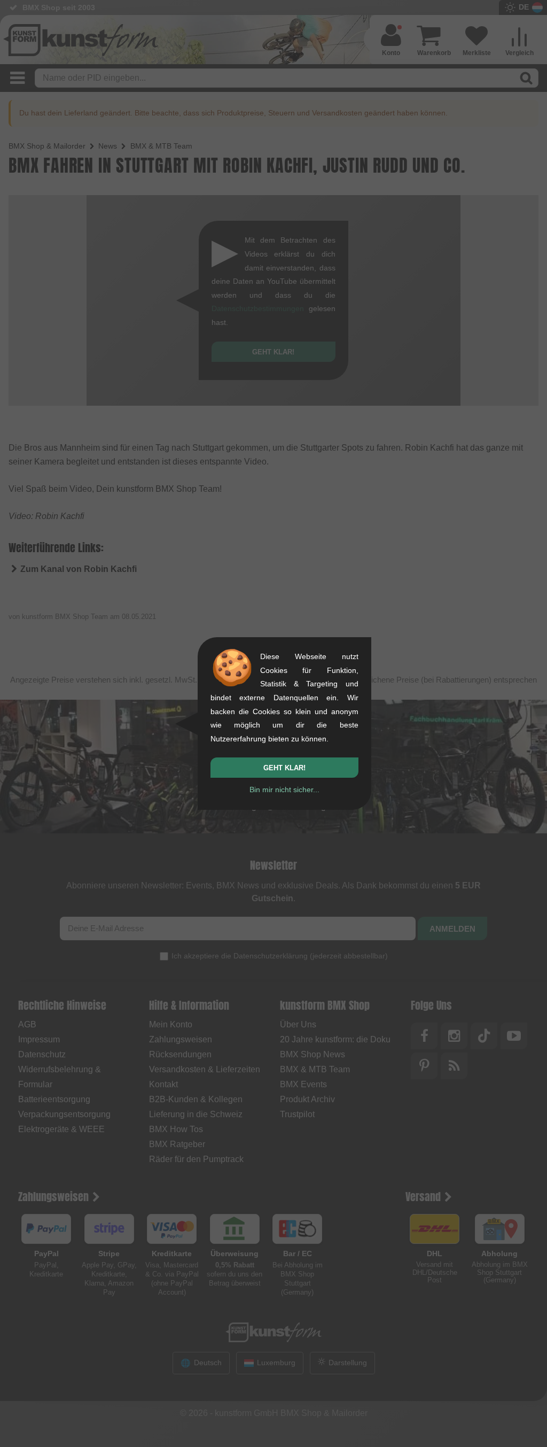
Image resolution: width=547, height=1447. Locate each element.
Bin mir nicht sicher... (284, 789)
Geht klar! (284, 768)
